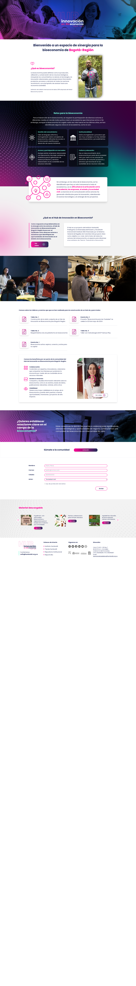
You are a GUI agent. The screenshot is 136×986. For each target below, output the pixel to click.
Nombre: (32, 465)
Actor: (31, 479)
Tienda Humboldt (51, 549)
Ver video (98, 395)
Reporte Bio (49, 555)
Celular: (31, 475)
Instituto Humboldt (51, 546)
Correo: (31, 470)
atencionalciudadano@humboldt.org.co (105, 556)
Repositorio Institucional (53, 552)
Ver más (38, 528)
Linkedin (86, 450)
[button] (118, 520)
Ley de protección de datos (55, 484)
